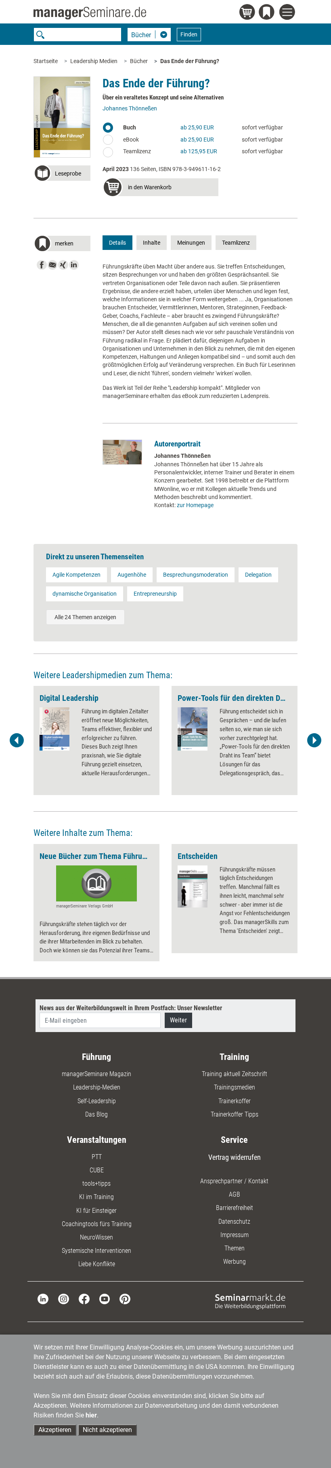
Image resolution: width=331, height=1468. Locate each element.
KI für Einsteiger (96, 1210)
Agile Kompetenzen (76, 574)
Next (314, 740)
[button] (62, 174)
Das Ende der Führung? (189, 61)
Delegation (258, 574)
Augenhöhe (131, 574)
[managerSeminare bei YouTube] (104, 1298)
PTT (97, 1157)
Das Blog (96, 1114)
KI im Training (96, 1197)
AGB (234, 1194)
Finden (188, 34)
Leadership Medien (93, 61)
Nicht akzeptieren (107, 1430)
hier (91, 1415)
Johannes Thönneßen (130, 108)
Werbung (234, 1261)
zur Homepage (195, 505)
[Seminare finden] (250, 1301)
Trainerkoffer (234, 1101)
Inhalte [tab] (151, 242)
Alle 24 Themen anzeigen (85, 617)
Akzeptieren (54, 1430)
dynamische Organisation (84, 593)
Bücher (139, 61)
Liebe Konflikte (96, 1264)
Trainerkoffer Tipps (234, 1114)
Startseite (46, 61)
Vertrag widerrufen (234, 1157)
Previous (17, 740)
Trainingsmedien (234, 1087)
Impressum (234, 1235)
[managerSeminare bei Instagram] (63, 1298)
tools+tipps (96, 1183)
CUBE (97, 1170)
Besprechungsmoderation (195, 574)
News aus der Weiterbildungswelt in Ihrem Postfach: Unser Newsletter (131, 1008)
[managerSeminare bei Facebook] (84, 1298)
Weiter (178, 1020)
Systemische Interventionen (96, 1250)
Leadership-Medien (96, 1087)
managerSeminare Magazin (96, 1074)
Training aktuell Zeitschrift (234, 1074)
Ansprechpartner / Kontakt (234, 1181)
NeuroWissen (96, 1237)
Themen (234, 1248)
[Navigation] (288, 13)
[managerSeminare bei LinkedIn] (43, 1298)
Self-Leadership (97, 1101)
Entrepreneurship (155, 593)
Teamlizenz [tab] (236, 242)
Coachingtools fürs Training (97, 1224)
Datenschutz (234, 1221)
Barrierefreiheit (234, 1208)
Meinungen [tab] (191, 242)
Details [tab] (117, 242)
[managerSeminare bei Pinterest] (124, 1298)
